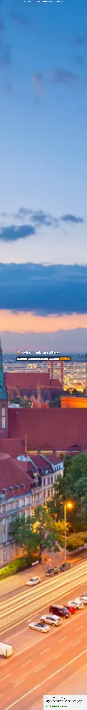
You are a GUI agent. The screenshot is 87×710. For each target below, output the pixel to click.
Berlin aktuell (44, 1)
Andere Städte (52, 1)
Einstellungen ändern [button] (63, 706)
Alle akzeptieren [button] (49, 706)
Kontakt (38, 1)
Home (25, 1)
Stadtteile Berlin (31, 1)
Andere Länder (60, 1)
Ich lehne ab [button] (56, 706)
